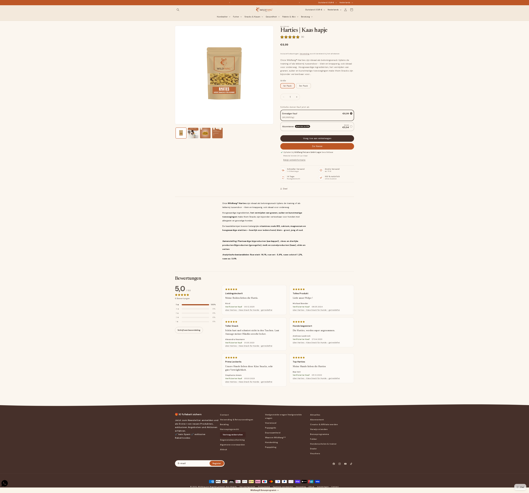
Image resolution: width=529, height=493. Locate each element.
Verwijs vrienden (319, 429)
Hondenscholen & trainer (323, 444)
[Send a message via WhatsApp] (4, 483)
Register (217, 463)
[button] (264, 490)
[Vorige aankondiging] (230, 2)
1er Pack (287, 86)
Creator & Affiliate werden (324, 424)
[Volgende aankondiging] (299, 2)
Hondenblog (271, 442)
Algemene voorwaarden (232, 444)
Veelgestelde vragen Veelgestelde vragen (283, 416)
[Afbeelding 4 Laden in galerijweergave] (217, 133)
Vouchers (315, 453)
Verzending (304, 54)
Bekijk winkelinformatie (294, 160)
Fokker (313, 439)
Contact (224, 415)
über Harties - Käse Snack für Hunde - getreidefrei (248, 310)
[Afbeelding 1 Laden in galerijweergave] (181, 133)
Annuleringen (323, 486)
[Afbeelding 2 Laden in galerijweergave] (193, 133)
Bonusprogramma (319, 434)
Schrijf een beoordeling (189, 330)
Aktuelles (315, 415)
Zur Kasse (317, 146)
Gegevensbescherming (232, 440)
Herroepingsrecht (229, 429)
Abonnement (317, 419)
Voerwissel (270, 423)
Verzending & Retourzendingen (236, 419)
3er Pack (303, 86)
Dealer (313, 448)
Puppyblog (270, 447)
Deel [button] (285, 188)
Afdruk (223, 449)
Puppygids (270, 427)
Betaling (224, 424)
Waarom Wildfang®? (275, 437)
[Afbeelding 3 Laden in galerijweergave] (205, 133)
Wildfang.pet (203, 487)
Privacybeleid (264, 486)
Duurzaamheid (272, 432)
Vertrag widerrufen (233, 434)
